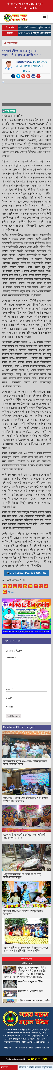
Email (9, 698)
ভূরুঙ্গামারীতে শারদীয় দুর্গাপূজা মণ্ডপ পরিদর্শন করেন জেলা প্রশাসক (24, 836)
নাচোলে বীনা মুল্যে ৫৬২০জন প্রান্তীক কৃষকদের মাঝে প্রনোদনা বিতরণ (25, 763)
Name (9, 689)
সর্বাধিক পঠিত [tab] (26, 963)
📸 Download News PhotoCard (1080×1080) (26, 573)
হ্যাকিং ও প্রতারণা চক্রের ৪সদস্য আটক (34, 1000)
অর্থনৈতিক (12, 43)
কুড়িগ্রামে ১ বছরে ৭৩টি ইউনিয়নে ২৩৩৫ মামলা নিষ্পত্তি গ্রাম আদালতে (25, 800)
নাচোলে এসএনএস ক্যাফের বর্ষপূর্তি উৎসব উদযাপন (23, 912)
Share (11, 592)
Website (9, 706)
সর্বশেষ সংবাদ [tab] (26, 959)
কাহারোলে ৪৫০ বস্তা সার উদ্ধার (30, 991)
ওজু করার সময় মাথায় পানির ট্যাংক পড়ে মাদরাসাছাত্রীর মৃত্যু (22, 876)
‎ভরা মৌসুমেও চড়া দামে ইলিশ (30, 981)
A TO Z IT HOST (37, 1059)
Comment (11, 657)
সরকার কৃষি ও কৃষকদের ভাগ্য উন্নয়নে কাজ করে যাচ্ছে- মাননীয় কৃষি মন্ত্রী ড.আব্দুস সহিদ (25, 949)
